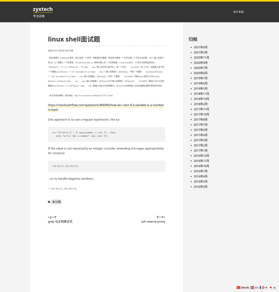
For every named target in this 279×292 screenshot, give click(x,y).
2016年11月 (201, 161)
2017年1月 (201, 150)
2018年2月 (201, 104)
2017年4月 (201, 135)
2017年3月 (201, 140)
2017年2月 (201, 145)
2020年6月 (201, 73)
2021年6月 (201, 47)
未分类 (56, 202)
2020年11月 (201, 57)
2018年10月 (201, 99)
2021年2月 (201, 52)
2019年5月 (201, 88)
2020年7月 (201, 68)
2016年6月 (201, 176)
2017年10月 (201, 114)
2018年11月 (201, 94)
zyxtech (43, 8)
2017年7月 (201, 125)
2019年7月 (201, 78)
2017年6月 (201, 130)
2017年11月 (201, 109)
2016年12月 (201, 156)
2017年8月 (201, 119)
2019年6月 (201, 83)
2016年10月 (201, 166)
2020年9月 (201, 63)
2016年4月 (201, 187)
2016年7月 (201, 171)
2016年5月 (201, 181)
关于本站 (238, 12)
